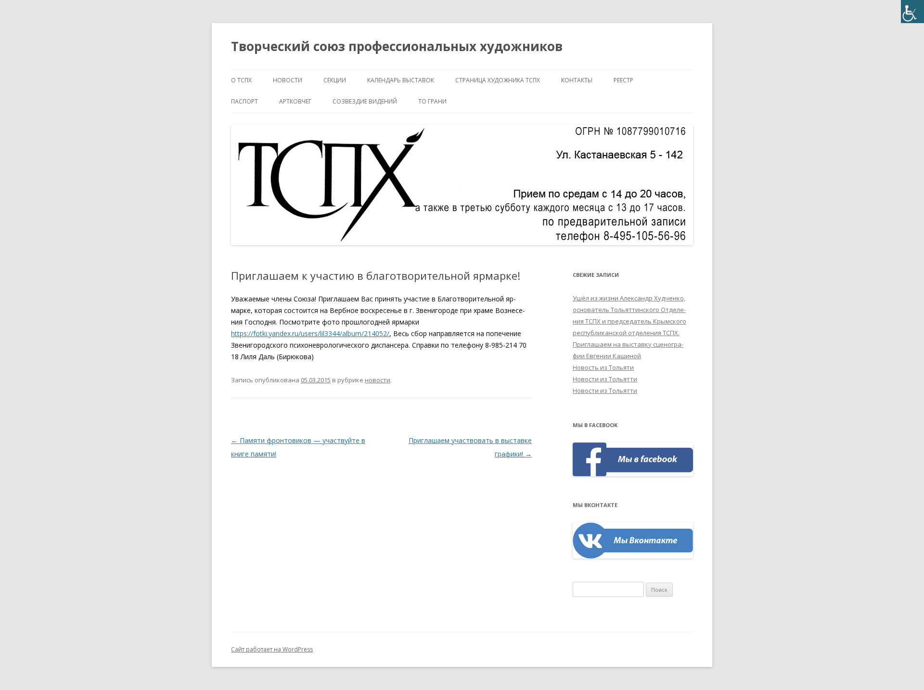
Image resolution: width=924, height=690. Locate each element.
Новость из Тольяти (603, 367)
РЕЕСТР (623, 80)
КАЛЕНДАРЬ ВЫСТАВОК (400, 80)
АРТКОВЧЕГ (295, 101)
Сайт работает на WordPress (272, 649)
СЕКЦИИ (334, 80)
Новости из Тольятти (605, 379)
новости (287, 80)
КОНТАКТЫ (576, 80)
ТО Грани (432, 101)
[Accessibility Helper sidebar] (912, 11)
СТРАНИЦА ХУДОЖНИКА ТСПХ (497, 80)
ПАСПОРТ (244, 101)
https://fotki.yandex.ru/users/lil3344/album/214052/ (310, 333)
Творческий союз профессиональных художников (397, 46)
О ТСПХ (241, 80)
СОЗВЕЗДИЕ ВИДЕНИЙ (365, 101)
